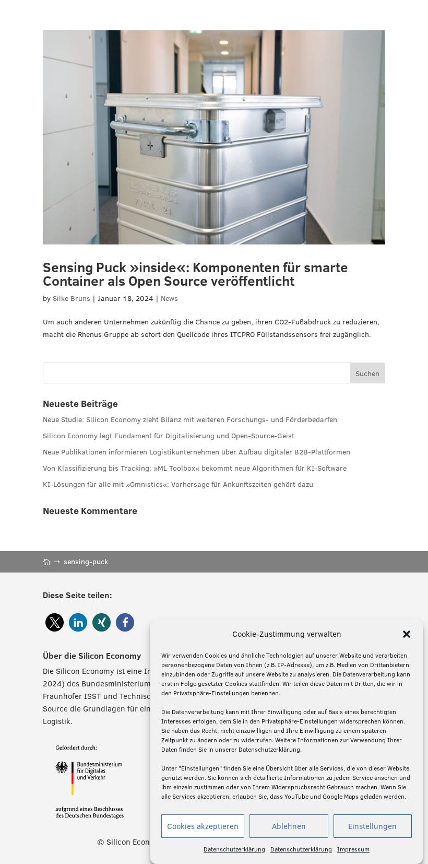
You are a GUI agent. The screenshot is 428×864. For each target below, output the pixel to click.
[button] (406, 634)
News (169, 298)
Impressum (353, 849)
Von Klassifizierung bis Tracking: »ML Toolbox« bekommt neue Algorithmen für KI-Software (195, 468)
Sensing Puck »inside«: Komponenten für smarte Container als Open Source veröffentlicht (195, 274)
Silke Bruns (71, 298)
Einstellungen (372, 826)
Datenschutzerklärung (234, 849)
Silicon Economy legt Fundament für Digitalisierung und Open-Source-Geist (168, 435)
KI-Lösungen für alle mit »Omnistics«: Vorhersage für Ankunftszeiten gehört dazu (178, 484)
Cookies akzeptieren (203, 826)
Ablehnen (289, 826)
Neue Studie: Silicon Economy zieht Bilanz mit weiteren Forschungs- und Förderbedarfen (190, 419)
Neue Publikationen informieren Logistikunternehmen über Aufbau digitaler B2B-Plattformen (196, 452)
